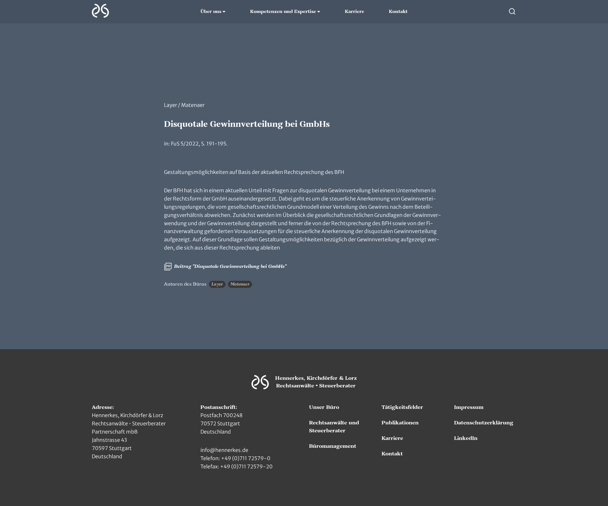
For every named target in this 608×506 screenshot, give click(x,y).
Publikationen (400, 423)
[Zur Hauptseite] (100, 11)
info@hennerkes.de (224, 450)
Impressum (469, 407)
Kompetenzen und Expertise (283, 11)
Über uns (210, 11)
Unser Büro (324, 407)
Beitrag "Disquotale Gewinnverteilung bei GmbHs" (230, 266)
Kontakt (398, 11)
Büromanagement (332, 446)
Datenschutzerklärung (483, 423)
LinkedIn (466, 438)
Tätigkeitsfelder (402, 407)
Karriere (354, 11)
